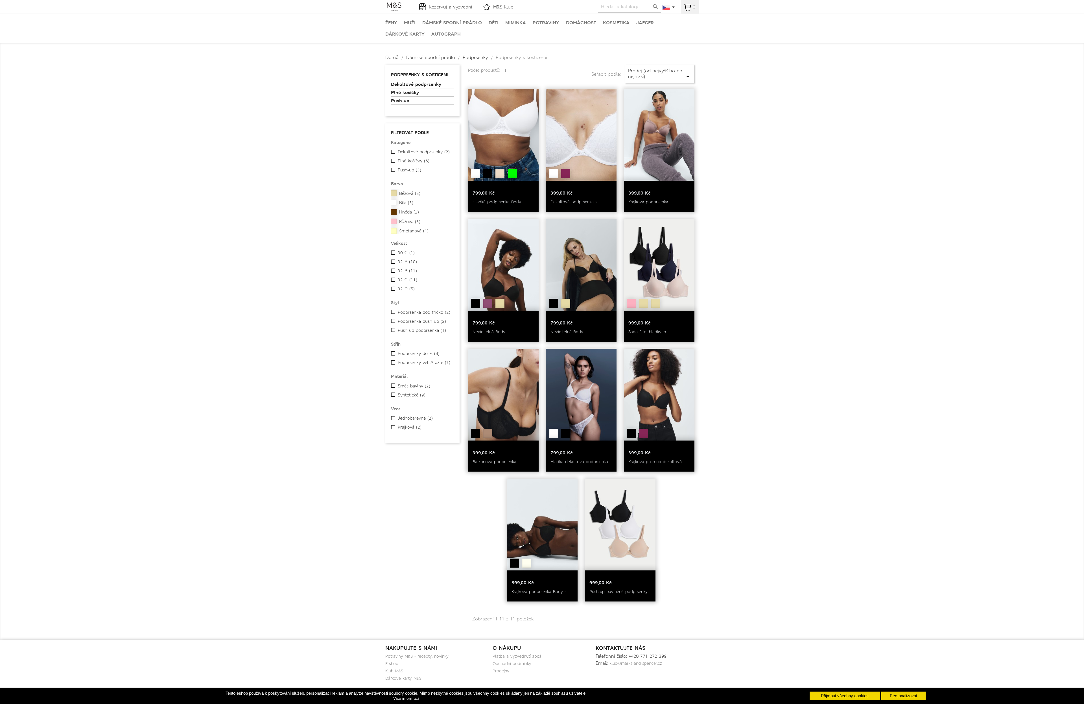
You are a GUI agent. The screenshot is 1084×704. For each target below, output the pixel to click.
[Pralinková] (487, 433)
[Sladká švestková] (487, 303)
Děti (494, 23)
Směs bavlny (414, 386)
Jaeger (645, 23)
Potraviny (546, 23)
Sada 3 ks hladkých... (648, 331)
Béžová (409, 193)
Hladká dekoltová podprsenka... (580, 461)
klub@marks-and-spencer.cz (635, 663)
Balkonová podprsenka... (495, 461)
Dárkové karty (405, 34)
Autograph (446, 34)
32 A (407, 262)
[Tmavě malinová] (565, 173)
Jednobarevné (415, 418)
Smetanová (414, 231)
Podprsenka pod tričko (424, 312)
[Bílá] (475, 173)
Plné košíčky (405, 92)
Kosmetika (616, 23)
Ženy (391, 23)
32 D (406, 289)
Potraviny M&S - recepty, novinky (417, 656)
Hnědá (409, 212)
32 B (407, 271)
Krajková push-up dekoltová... (655, 461)
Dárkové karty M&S (403, 678)
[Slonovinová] (526, 563)
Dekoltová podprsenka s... (574, 201)
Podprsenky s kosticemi (419, 75)
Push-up (400, 101)
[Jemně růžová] (631, 303)
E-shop (391, 663)
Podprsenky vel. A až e (424, 362)
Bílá (406, 203)
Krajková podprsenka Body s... (540, 591)
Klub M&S (394, 671)
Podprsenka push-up (422, 321)
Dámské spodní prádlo (452, 23)
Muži (410, 23)
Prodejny (501, 671)
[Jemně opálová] (499, 303)
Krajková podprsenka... (649, 201)
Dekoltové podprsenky (416, 84)
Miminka (515, 23)
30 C (406, 253)
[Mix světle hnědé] (655, 303)
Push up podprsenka (422, 330)
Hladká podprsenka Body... (498, 201)
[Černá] (487, 173)
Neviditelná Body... (490, 331)
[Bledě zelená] (512, 173)
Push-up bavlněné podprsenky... (619, 591)
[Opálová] (499, 173)
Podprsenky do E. (419, 353)
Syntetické (411, 395)
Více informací (406, 698)
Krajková (409, 427)
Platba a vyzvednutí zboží (517, 656)
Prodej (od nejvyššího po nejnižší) (659, 73)
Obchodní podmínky (512, 663)
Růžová (409, 222)
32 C (407, 280)
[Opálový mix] (643, 303)
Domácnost (581, 23)
